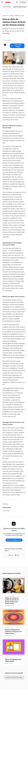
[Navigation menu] (2, 2)
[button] (17, 2)
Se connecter (23, 2)
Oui (12, 555)
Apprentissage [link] (7, 7)
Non (18, 555)
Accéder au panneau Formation (14, 677)
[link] (7, 7)
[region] (14, 593)
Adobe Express (6, 507)
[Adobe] (8, 2)
